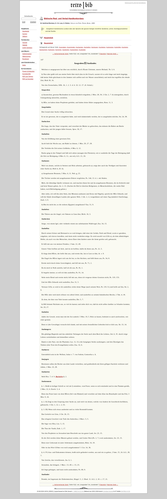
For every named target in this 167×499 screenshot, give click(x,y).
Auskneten (65, 50)
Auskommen (74, 50)
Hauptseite (25, 31)
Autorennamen (27, 54)
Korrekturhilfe (26, 74)
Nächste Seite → (112, 54)
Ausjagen (58, 50)
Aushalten (87, 47)
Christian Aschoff (108, 491)
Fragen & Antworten (28, 71)
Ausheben (102, 47)
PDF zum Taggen (27, 76)
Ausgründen (71, 47)
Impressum (128, 3)
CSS (128, 491)
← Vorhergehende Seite (60, 54)
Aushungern (43, 50)
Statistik (24, 45)
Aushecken (109, 47)
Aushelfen (117, 47)
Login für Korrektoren (139, 3)
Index (24, 65)
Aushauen (94, 47)
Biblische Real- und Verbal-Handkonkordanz (64, 18)
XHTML (124, 491)
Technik (24, 42)
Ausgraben (62, 47)
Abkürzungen (26, 56)
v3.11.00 (81, 491)
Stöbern (24, 36)
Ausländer (82, 50)
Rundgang (25, 59)
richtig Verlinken (27, 48)
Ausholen (125, 47)
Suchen (24, 34)
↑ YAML (75, 491)
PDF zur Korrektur (27, 79)
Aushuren (51, 50)
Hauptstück (48, 38)
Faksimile (103, 54)
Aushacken (79, 47)
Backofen (59, 376)
